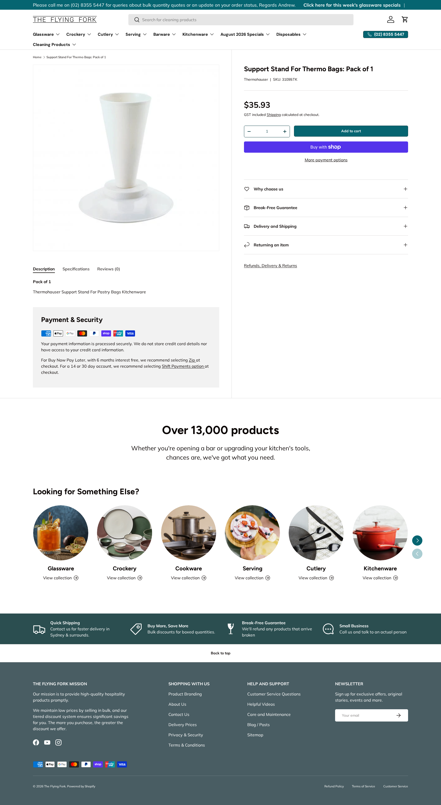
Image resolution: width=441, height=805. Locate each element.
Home (37, 57)
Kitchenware (195, 34)
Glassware (43, 34)
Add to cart (351, 131)
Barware (161, 34)
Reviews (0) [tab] (108, 268)
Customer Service (395, 786)
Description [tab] (44, 268)
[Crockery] (124, 532)
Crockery (75, 34)
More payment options (326, 159)
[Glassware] (60, 532)
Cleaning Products (51, 44)
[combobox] (241, 19)
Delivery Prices (182, 724)
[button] (405, 19)
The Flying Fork (55, 786)
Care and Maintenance (269, 714)
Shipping (274, 114)
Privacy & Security (185, 734)
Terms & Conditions (186, 745)
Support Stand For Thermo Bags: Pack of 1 (76, 57)
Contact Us (178, 714)
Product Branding (185, 693)
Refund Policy (334, 786)
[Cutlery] (316, 532)
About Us (177, 704)
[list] (126, 158)
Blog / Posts (258, 724)
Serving (133, 34)
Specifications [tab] (76, 268)
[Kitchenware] (380, 532)
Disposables (288, 34)
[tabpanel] (126, 287)
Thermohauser (256, 79)
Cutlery (105, 34)
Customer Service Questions (274, 693)
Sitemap (255, 734)
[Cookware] (188, 532)
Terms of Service (363, 786)
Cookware (188, 568)
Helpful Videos (261, 704)
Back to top (220, 653)
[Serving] (252, 532)
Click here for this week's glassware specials (352, 5)
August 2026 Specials (242, 34)
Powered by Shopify (81, 786)
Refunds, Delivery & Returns (270, 265)
